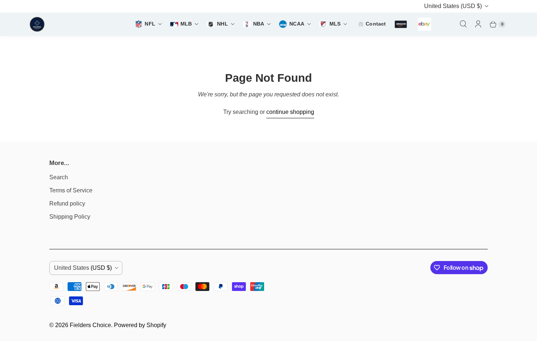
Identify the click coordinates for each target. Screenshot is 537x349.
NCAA (296, 24)
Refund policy (67, 203)
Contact (376, 24)
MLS (335, 24)
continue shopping (290, 112)
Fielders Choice (90, 325)
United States (453, 6)
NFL (150, 24)
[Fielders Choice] (65, 24)
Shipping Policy (69, 217)
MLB (186, 24)
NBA (258, 24)
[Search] (463, 24)
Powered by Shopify (140, 325)
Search (58, 177)
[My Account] (478, 24)
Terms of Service (70, 190)
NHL (222, 24)
